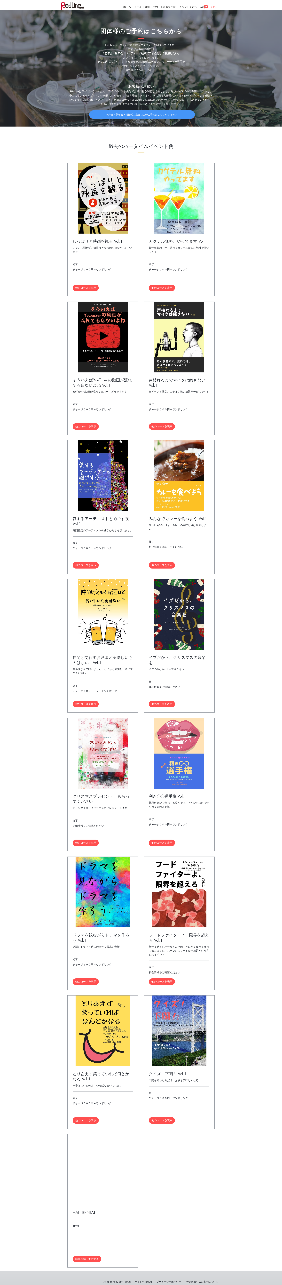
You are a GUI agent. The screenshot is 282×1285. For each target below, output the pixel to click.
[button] (86, 288)
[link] (103, 241)
